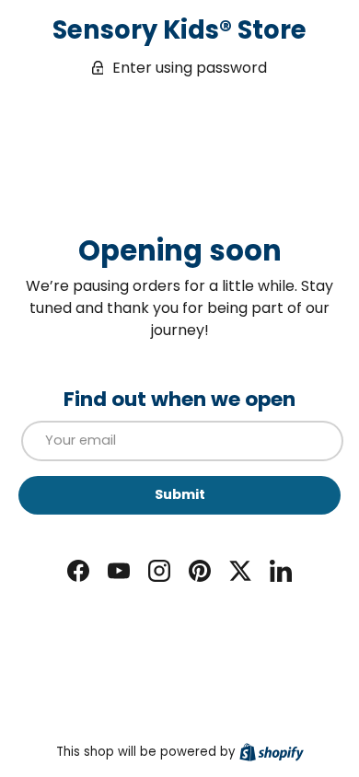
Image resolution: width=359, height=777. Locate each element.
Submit (180, 494)
